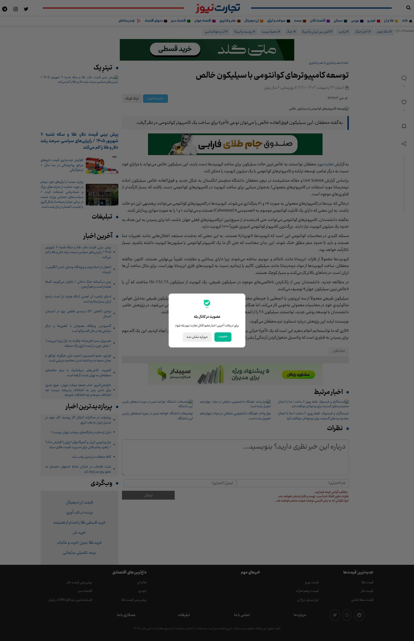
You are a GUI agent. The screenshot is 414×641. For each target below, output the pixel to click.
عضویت (223, 336)
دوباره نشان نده (197, 337)
